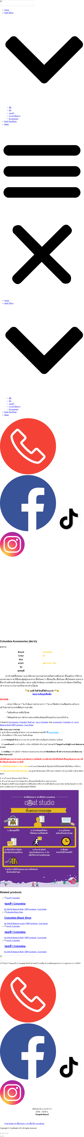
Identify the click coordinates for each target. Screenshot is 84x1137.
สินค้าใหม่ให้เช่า (10, 121)
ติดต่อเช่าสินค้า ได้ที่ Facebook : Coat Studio (30, 909)
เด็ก (10, 110)
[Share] (5, 1133)
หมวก (76, 722)
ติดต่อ (6, 124)
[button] (42, 213)
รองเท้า (11, 113)
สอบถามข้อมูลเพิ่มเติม (42, 694)
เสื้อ (10, 107)
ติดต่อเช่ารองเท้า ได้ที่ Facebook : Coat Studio (30, 923)
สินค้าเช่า (31, 722)
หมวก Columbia (42, 722)
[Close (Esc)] (7, 1133)
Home (6, 10)
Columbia (23, 722)
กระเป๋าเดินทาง (14, 116)
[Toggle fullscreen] (3, 1133)
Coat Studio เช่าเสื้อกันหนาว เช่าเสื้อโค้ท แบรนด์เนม (24, 1124)
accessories (57, 722)
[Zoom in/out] (1, 1133)
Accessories (13, 119)
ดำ (72, 722)
